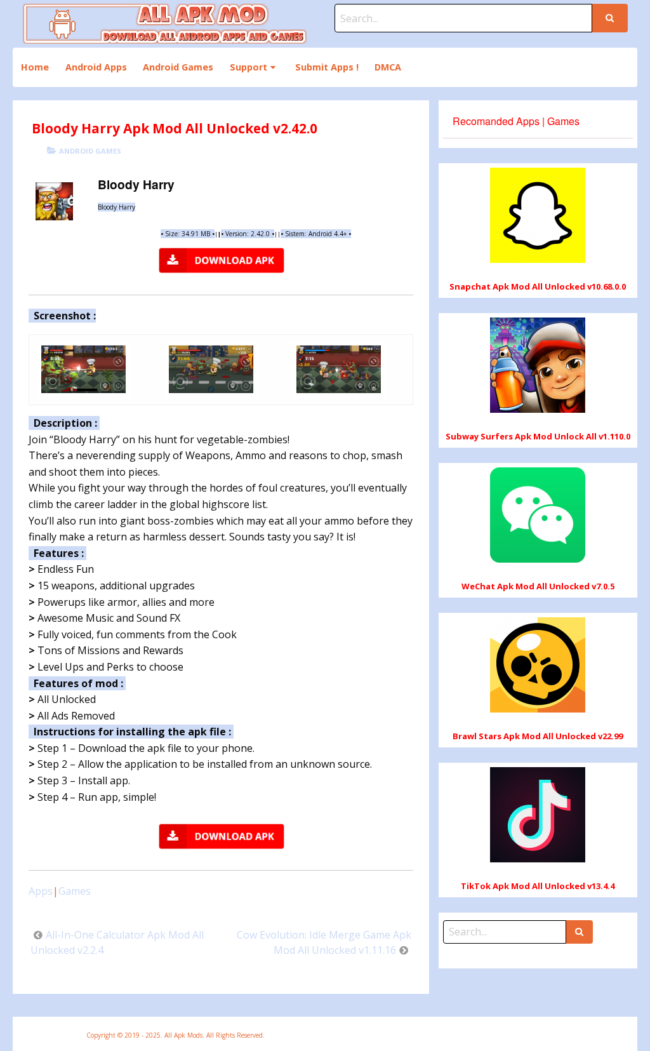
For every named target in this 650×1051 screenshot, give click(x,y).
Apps (41, 891)
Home (35, 67)
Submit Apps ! (327, 67)
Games (74, 891)
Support (248, 67)
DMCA (388, 67)
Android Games (178, 67)
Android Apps (96, 67)
